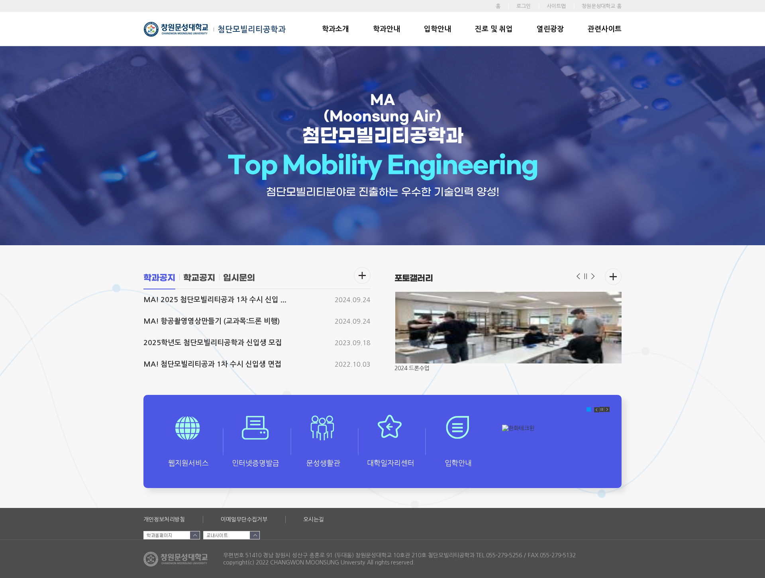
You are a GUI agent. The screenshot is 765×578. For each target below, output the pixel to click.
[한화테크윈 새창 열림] (556, 445)
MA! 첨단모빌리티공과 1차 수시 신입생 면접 (212, 364)
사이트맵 (556, 6)
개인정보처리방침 (164, 519)
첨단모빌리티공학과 (252, 29)
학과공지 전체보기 (362, 275)
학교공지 (199, 278)
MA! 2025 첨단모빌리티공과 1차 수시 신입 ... (214, 299)
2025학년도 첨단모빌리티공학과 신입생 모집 (212, 342)
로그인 (523, 6)
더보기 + (613, 276)
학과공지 (159, 278)
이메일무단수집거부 (244, 519)
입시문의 (239, 278)
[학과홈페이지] (171, 535)
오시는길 (313, 519)
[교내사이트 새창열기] (231, 535)
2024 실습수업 (412, 368)
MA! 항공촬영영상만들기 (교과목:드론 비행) (211, 321)
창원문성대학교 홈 (602, 6)
